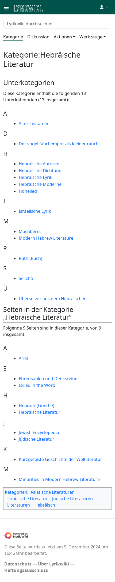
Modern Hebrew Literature (46, 238)
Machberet (30, 231)
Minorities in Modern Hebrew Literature (59, 479)
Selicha (26, 278)
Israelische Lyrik (35, 211)
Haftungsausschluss (26, 570)
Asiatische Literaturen (52, 492)
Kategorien (16, 492)
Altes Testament (35, 123)
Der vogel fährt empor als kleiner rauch (59, 144)
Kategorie (13, 37)
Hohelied (28, 191)
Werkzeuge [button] (90, 37)
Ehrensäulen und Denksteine (48, 379)
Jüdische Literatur (36, 439)
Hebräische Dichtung (40, 171)
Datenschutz (18, 564)
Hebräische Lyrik (35, 177)
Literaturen (18, 505)
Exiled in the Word (37, 385)
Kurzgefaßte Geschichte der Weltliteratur (60, 459)
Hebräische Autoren (39, 164)
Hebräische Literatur (39, 412)
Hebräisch (44, 505)
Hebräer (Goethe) (36, 405)
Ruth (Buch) (30, 258)
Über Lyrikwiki (53, 564)
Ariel (23, 358)
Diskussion (38, 37)
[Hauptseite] (54, 8)
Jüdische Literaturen (72, 498)
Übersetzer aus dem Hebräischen (53, 299)
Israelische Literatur (27, 498)
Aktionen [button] (63, 37)
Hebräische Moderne (40, 184)
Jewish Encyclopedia (39, 432)
